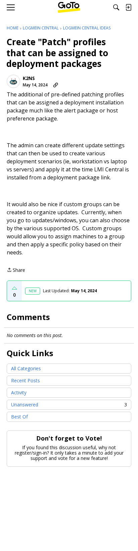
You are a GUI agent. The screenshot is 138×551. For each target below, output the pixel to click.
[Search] (116, 7)
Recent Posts (25, 380)
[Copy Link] (56, 85)
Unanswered (69, 404)
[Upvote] (14, 288)
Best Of (19, 416)
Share (16, 270)
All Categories (26, 368)
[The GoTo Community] (69, 7)
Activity (18, 392)
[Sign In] (128, 7)
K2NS (29, 78)
